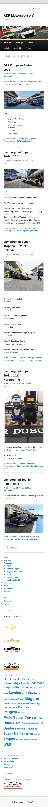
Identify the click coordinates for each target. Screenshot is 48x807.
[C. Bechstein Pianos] (12, 641)
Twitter (6, 604)
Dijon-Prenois (22, 683)
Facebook (8, 601)
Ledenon (7, 699)
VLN (39, 740)
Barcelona (26, 679)
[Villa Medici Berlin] (12, 633)
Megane (32, 698)
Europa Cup (9, 687)
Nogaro (38, 703)
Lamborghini (26, 141)
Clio (33, 679)
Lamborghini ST (31, 138)
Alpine (18, 679)
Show (24, 723)
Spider (9, 728)
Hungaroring (38, 687)
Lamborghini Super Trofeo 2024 (17, 154)
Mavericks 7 (8, 767)
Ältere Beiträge (10, 548)
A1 (8, 679)
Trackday (36, 734)
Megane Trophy (13, 568)
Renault (10, 722)
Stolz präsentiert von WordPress (24, 802)
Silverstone (32, 723)
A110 (9, 566)
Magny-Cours (17, 699)
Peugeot (10, 711)
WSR (7, 744)
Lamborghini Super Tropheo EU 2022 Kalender (17, 246)
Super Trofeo (33, 230)
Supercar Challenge (26, 728)
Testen (36, 539)
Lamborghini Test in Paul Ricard (17, 481)
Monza (14, 703)
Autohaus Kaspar (11, 758)
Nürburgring (33, 466)
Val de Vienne (22, 739)
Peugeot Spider (13, 577)
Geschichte (17, 48)
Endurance (37, 683)
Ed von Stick (9, 761)
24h (5, 679)
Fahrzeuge (19, 42)
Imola (6, 693)
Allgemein (21, 357)
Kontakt (28, 48)
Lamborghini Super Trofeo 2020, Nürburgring (17, 375)
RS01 (9, 574)
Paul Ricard (18, 539)
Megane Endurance (15, 571)
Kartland (7, 764)
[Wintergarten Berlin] (12, 651)
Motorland (22, 703)
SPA (40, 723)
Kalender (30, 42)
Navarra (31, 703)
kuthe (9, 386)
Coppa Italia (9, 683)
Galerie (7, 48)
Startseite (7, 42)
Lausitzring (35, 693)
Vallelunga (33, 740)
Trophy (9, 738)
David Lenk (8, 76)
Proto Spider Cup (17, 717)
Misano (7, 703)
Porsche (21, 712)
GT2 (19, 141)
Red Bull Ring (37, 718)
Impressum (8, 773)
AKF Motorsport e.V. (19, 15)
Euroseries (22, 687)
